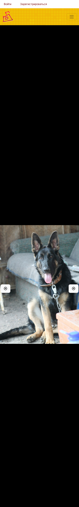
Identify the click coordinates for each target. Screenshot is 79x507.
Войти (7, 4)
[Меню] (72, 16)
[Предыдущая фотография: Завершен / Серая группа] (5, 288)
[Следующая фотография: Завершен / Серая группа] (73, 288)
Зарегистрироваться (33, 4)
